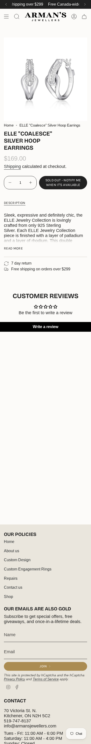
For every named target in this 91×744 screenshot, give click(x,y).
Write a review (45, 327)
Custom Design (17, 560)
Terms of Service (46, 679)
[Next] (85, 4)
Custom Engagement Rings (27, 569)
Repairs (10, 578)
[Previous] (6, 4)
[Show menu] (6, 16)
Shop (8, 597)
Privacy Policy (14, 679)
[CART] (84, 16)
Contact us (13, 587)
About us (11, 551)
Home (9, 125)
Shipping (12, 166)
